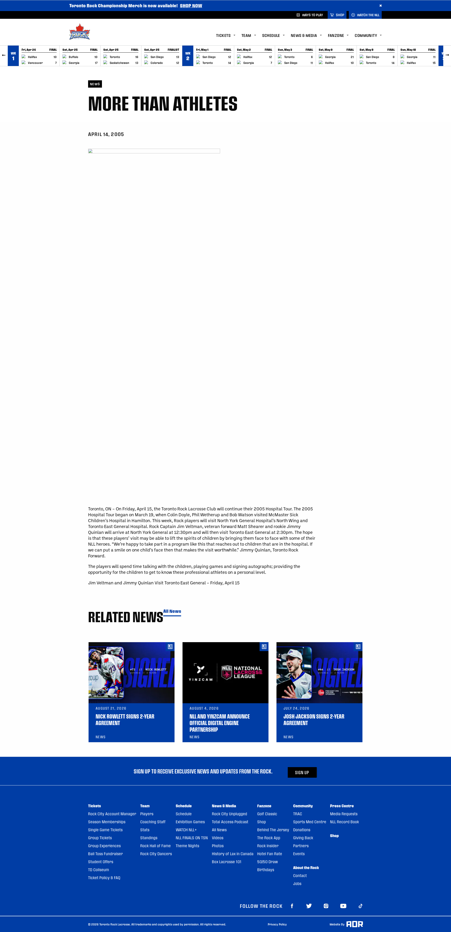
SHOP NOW (191, 5)
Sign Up (302, 772)
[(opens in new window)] (292, 905)
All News (172, 611)
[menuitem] (228, 36)
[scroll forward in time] (447, 56)
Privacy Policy (277, 924)
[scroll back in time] (4, 56)
